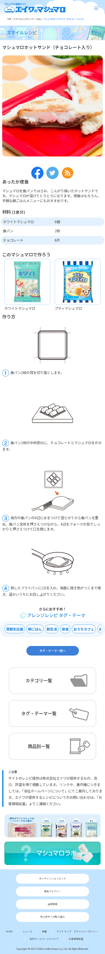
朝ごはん (35, 629)
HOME (9, 931)
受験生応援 (14, 629)
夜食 (65, 629)
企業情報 (52, 904)
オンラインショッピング (52, 878)
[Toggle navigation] (96, 8)
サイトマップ (64, 931)
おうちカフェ (84, 629)
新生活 (52, 629)
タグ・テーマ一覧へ (52, 650)
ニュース (27, 931)
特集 (44, 931)
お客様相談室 (76, 939)
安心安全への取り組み (52, 916)
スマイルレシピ (22, 32)
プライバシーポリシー (86, 931)
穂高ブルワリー (52, 891)
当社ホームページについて (44, 939)
